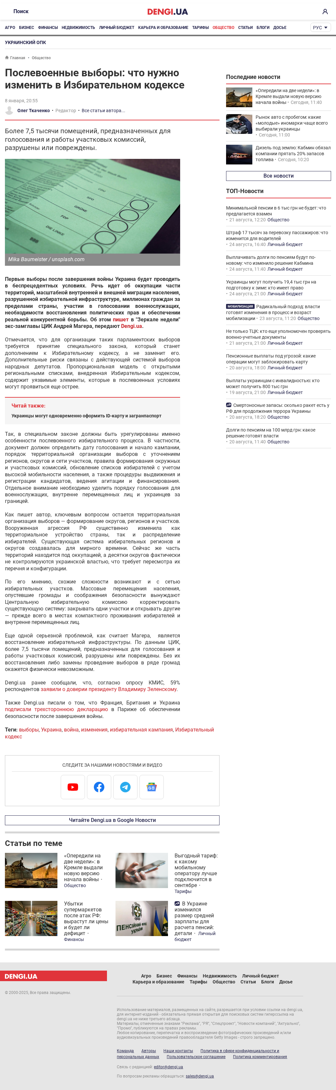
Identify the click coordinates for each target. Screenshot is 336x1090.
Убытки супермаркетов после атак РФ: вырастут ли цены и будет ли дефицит (86, 918)
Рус (317, 27)
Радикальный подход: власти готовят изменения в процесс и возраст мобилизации (273, 312)
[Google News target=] (151, 787)
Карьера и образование (163, 27)
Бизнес (26, 27)
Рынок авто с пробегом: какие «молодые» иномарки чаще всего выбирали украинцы (292, 123)
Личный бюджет (116, 27)
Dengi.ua (131, 326)
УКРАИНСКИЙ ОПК (25, 42)
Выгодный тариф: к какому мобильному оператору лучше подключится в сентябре (196, 870)
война (71, 730)
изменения (94, 730)
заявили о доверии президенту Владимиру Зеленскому (109, 689)
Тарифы (200, 27)
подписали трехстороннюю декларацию (56, 709)
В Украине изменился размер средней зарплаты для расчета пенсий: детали (194, 918)
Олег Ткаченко (33, 110)
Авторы (148, 1051)
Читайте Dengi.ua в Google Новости (112, 820)
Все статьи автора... (103, 110)
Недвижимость (78, 27)
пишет (121, 319)
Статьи (245, 27)
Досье (279, 27)
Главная (17, 58)
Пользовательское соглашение (196, 1056)
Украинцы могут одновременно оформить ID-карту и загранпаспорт (86, 415)
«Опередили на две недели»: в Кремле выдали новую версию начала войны (83, 867)
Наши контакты (178, 1051)
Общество (223, 27)
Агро (10, 27)
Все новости (278, 176)
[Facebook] (99, 787)
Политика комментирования (260, 1056)
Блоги (263, 27)
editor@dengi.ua (168, 1067)
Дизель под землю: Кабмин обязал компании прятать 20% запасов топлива (293, 153)
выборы (29, 730)
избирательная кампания (141, 730)
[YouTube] (73, 787)
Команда (125, 1051)
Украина (51, 730)
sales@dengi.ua (200, 1076)
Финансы (48, 27)
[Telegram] (125, 787)
